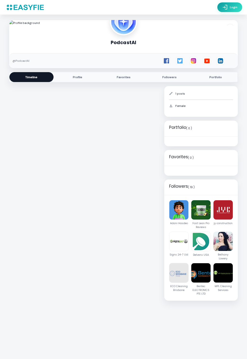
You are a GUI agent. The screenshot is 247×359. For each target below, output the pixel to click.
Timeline (31, 77)
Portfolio (215, 77)
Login (229, 7)
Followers (169, 77)
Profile (77, 77)
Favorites (123, 77)
